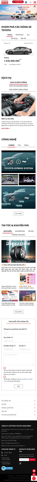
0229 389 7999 (12, 440)
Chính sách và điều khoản (22, 476)
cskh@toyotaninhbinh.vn (12, 443)
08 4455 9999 (18, 2)
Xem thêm (5, 128)
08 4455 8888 (6, 464)
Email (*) (22, 345)
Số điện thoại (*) (10, 345)
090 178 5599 (6, 459)
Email (5, 455)
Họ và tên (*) (8, 337)
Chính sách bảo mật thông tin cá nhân (19, 478)
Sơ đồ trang (11, 476)
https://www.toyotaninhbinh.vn (16, 445)
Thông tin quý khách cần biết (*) (15, 329)
